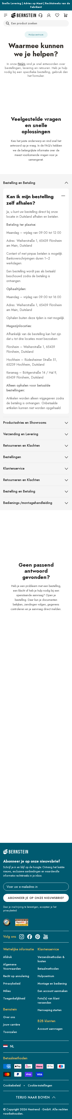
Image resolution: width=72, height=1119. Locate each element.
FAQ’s (21, 64)
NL (12, 1046)
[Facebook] (29, 936)
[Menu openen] (5, 15)
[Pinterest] (37, 936)
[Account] (49, 15)
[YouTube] (45, 936)
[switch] (8, 1112)
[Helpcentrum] (40, 15)
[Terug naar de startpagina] (23, 15)
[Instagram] (21, 936)
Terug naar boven (33, 1097)
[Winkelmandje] (65, 15)
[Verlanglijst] (57, 15)
